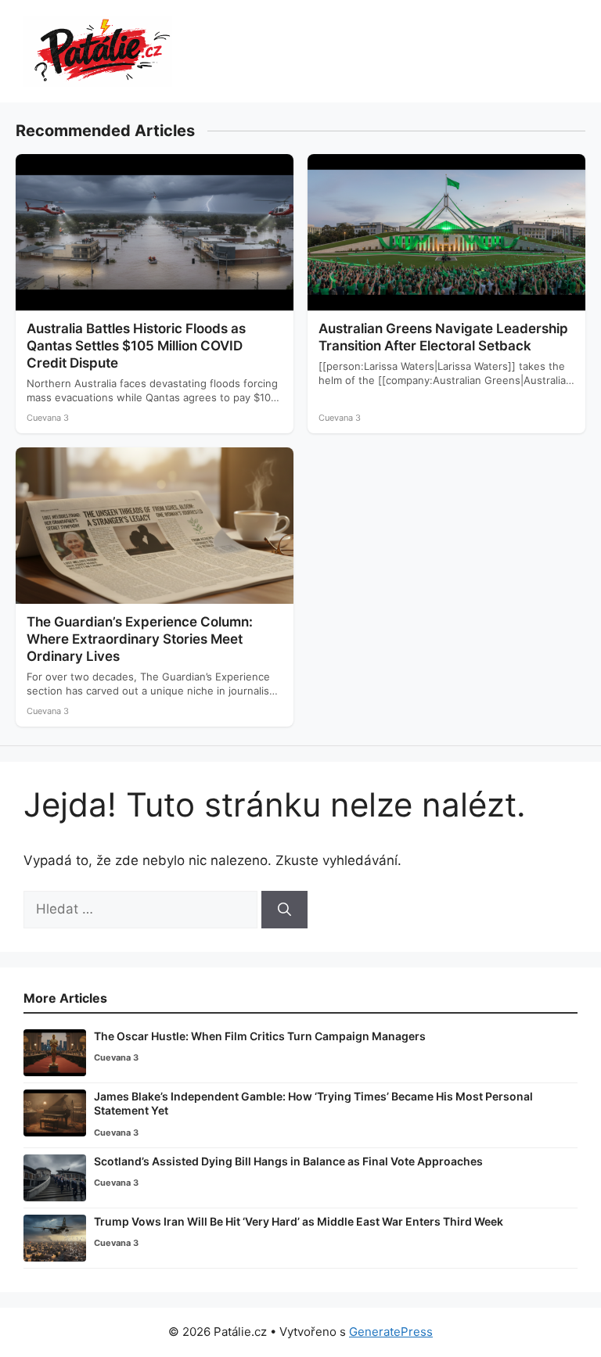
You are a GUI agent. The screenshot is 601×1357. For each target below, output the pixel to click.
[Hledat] (284, 909)
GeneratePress (391, 1331)
